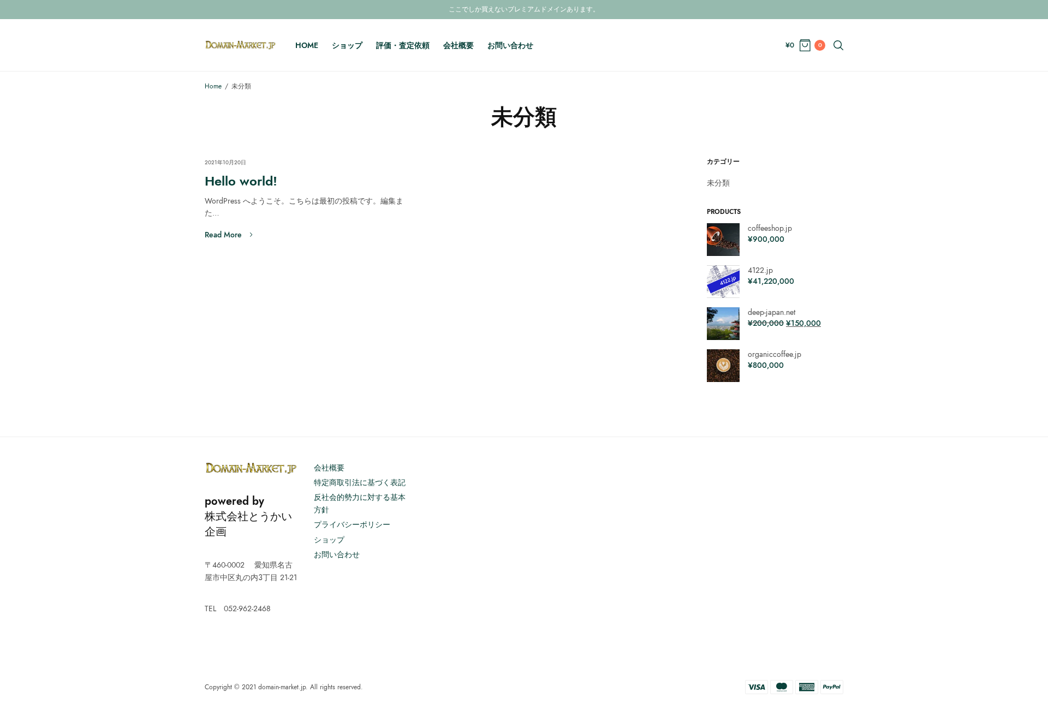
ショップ (347, 45)
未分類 (718, 182)
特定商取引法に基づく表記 (360, 482)
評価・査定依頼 (403, 45)
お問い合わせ (510, 45)
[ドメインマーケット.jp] (240, 45)
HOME (306, 45)
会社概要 (458, 45)
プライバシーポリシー (352, 524)
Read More (223, 234)
